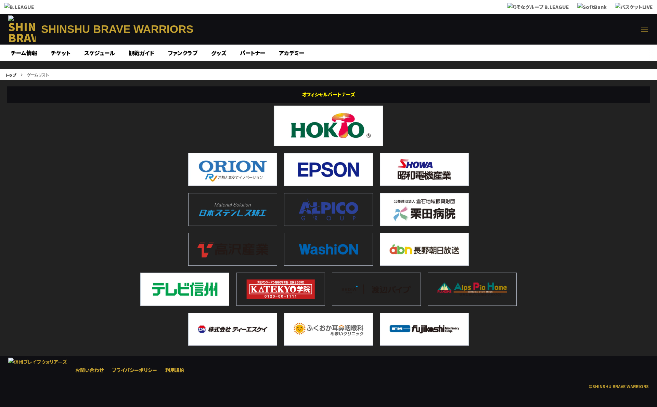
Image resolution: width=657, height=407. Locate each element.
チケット (60, 53)
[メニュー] (645, 29)
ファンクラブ (182, 53)
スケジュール (99, 53)
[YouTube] (628, 29)
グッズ (218, 53)
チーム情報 (24, 53)
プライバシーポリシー (134, 370)
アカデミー (291, 53)
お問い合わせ (89, 370)
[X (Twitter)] (562, 29)
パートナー (252, 53)
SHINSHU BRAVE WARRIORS (117, 29)
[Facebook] (579, 29)
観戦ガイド (141, 53)
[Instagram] (595, 29)
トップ (10, 75)
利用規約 (174, 370)
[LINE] (612, 29)
